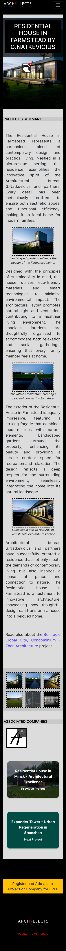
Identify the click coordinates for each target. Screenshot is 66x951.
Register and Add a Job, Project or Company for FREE (33, 886)
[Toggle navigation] (58, 5)
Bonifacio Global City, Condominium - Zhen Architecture (33, 640)
